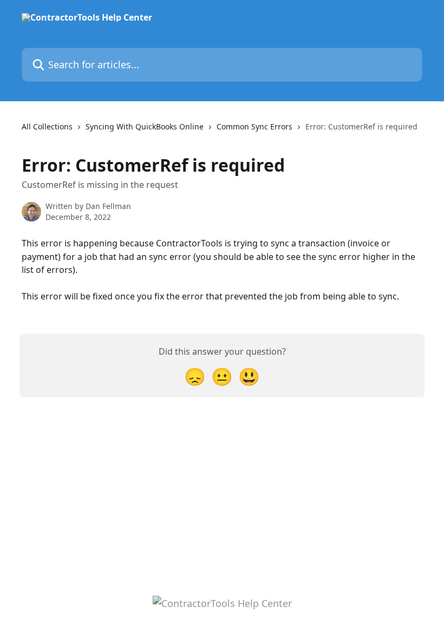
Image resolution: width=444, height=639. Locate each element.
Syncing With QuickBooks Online (145, 126)
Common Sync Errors (254, 126)
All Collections (47, 126)
